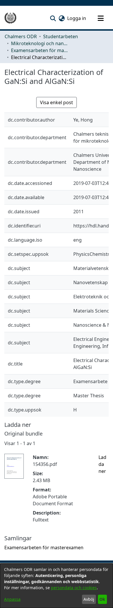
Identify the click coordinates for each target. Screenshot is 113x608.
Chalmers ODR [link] (21, 36)
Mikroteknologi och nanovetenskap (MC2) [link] (40, 43)
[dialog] (56, 585)
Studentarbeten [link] (60, 36)
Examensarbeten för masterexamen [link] (40, 50)
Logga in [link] (77, 18)
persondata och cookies (74, 587)
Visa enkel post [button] (56, 102)
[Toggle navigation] (100, 18)
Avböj (88, 599)
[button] (53, 18)
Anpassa (12, 599)
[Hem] (10, 18)
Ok (102, 599)
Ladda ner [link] (102, 464)
